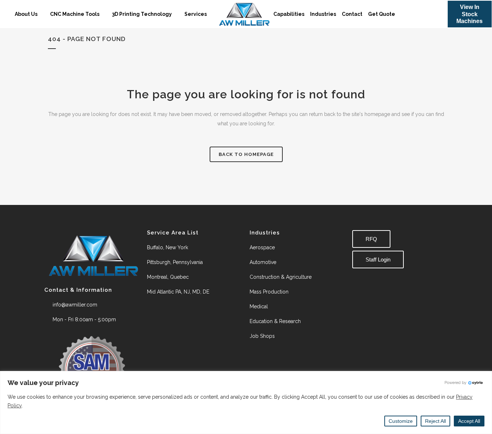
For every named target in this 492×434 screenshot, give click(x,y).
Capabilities (288, 14)
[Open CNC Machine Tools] (103, 14)
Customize (401, 421)
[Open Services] (211, 14)
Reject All (435, 421)
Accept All (469, 421)
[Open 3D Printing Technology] (176, 14)
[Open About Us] (41, 14)
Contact (352, 14)
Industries (323, 14)
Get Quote (381, 14)
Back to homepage (246, 154)
